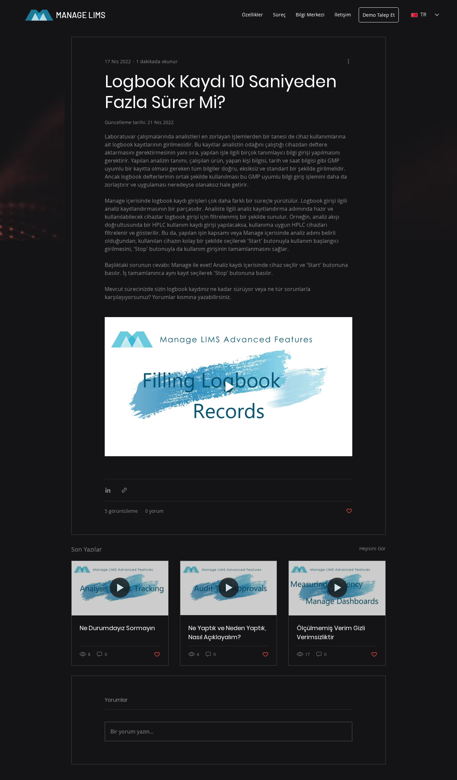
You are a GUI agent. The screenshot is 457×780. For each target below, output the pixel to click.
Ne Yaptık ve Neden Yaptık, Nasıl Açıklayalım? (227, 632)
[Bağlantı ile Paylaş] (124, 490)
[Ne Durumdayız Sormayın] (120, 588)
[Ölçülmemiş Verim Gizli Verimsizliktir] (337, 588)
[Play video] (228, 386)
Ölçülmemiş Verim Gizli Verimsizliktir (331, 632)
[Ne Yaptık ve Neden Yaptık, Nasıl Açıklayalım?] (228, 588)
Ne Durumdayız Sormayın (117, 628)
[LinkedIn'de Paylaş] (108, 490)
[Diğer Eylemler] (348, 61)
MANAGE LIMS (80, 15)
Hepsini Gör (372, 548)
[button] (252, 14)
